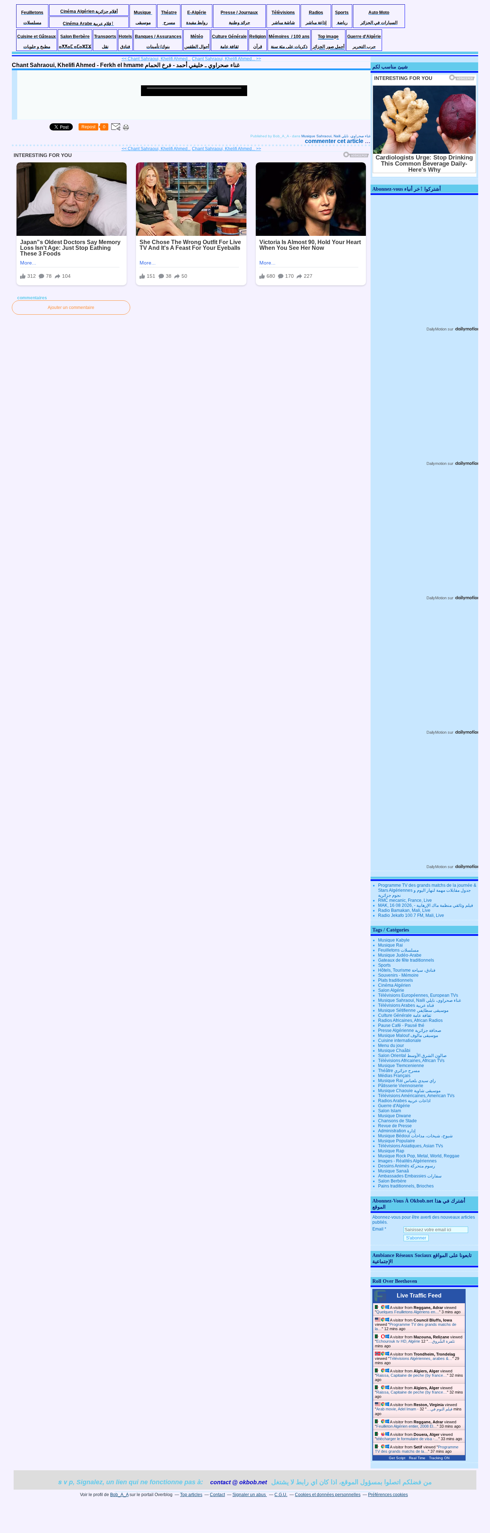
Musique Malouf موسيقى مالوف (408, 1035)
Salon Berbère (392, 1181)
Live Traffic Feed (419, 1295)
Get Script (397, 1458)
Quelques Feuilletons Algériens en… (407, 1312)
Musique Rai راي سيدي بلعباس (407, 1080)
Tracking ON (439, 1458)
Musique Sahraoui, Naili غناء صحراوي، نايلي (336, 136)
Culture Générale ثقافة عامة (404, 1015)
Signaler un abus (249, 1494)
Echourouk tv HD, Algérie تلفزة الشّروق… (415, 1341)
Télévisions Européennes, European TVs (418, 995)
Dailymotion (437, 463)
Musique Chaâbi (394, 1050)
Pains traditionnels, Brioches (406, 1186)
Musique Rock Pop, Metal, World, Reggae (419, 1155)
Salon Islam (389, 1110)
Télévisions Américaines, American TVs (416, 1095)
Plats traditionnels (395, 980)
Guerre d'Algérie (394, 1105)
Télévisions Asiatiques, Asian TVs (410, 1145)
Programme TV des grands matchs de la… (416, 1449)
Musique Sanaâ (393, 1170)
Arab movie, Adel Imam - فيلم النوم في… (414, 1409)
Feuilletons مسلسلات (398, 950)
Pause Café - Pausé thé (401, 1025)
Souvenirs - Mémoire (398, 975)
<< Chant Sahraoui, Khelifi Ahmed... (156, 58)
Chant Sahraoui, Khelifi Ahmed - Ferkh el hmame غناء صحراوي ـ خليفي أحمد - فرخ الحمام (126, 65)
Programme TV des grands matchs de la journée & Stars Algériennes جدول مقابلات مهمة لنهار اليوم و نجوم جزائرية (427, 890)
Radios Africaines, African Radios (410, 1020)
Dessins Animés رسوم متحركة (406, 1165)
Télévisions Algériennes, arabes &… (421, 1358)
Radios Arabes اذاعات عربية (404, 1100)
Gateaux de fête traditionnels (406, 960)
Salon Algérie (391, 990)
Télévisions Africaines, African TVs (411, 1060)
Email (377, 1229)
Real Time (417, 1458)
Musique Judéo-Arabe (399, 955)
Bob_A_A (119, 1494)
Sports (384, 965)
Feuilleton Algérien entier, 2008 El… (406, 1426)
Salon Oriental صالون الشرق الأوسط (412, 1055)
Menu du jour (391, 1045)
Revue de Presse (395, 1125)
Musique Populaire (396, 1140)
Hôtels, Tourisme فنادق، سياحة (406, 970)
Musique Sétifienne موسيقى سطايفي (413, 1010)
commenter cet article (335, 141)
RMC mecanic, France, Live (405, 900)
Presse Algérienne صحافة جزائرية (409, 1030)
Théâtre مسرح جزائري (399, 1070)
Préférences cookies (388, 1494)
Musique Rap (391, 1150)
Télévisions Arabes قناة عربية (406, 1005)
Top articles (191, 1494)
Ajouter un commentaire (71, 307)
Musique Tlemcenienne (401, 1065)
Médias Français (394, 1075)
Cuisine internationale (399, 1040)
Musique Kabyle (394, 940)
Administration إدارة (396, 1130)
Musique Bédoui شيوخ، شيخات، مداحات (415, 1135)
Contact (217, 1494)
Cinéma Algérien (394, 985)
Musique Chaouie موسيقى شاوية (409, 1090)
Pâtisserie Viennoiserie (400, 1085)
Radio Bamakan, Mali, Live (404, 910)
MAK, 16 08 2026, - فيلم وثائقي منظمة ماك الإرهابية (425, 905)
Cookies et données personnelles (328, 1494)
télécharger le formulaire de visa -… (407, 1439)
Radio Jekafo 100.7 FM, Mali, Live (411, 915)
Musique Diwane (394, 1115)
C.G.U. (280, 1494)
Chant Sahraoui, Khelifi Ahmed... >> (226, 58)
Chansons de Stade (397, 1120)
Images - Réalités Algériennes (407, 1160)
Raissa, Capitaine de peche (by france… (411, 1375)
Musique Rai (390, 945)
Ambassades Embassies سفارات (410, 1176)
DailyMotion (437, 329)
